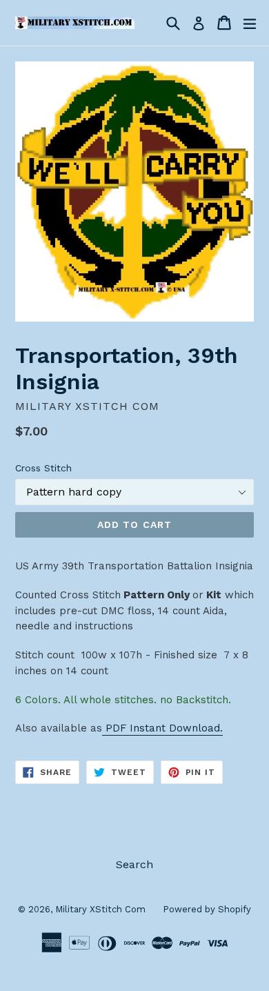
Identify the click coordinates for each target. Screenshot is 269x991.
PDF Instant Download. (162, 728)
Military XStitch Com (100, 909)
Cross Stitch (43, 467)
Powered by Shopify (207, 909)
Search (134, 864)
